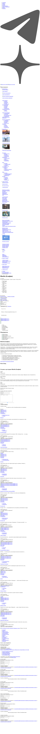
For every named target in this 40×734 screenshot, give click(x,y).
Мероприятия (4, 157)
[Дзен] (20, 83)
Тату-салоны (4, 198)
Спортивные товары (5, 223)
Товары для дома (5, 230)
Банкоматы (4, 255)
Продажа (5, 125)
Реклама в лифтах (5, 246)
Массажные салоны (5, 201)
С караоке (6, 165)
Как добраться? (10, 628)
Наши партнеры (5, 631)
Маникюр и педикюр (5, 189)
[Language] (0, 85)
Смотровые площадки (8, 169)
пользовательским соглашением (5, 667)
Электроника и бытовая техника (7, 232)
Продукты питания (5, 224)
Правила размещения (5, 6)
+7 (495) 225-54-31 (3, 298)
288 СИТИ (2, 476)
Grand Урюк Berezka (3, 447)
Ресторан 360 (2, 520)
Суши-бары (6, 178)
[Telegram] (20, 44)
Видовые (5, 103)
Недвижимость (4, 88)
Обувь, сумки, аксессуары (6, 231)
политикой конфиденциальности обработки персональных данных (25, 675)
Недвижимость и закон (6, 262)
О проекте (4, 2)
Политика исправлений (6, 653)
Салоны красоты (5, 196)
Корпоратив (6, 159)
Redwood (1, 417)
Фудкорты (6, 177)
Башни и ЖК (4, 264)
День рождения (6, 158)
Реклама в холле (5, 247)
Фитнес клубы (4, 200)
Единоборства (4, 199)
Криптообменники (5, 256)
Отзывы (3, 4)
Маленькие (6, 102)
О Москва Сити (5, 269)
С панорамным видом (8, 173)
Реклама (3, 234)
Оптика (3, 225)
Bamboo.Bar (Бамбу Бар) (4, 620)
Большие (5, 101)
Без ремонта (6, 121)
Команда (3, 3)
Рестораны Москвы (5, 638)
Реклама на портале (5, 634)
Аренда (5, 124)
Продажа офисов (5, 104)
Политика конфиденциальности (7, 651)
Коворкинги (4, 117)
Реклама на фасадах (5, 245)
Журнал (3, 7)
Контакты (4, 8)
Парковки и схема (17, 628)
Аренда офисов (4, 100)
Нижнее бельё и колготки (6, 222)
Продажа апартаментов (6, 119)
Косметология (4, 192)
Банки (3, 249)
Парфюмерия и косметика (6, 229)
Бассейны (4, 191)
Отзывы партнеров (5, 632)
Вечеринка (6, 167)
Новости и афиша (5, 258)
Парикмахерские (5, 194)
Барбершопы (4, 193)
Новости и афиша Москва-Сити (5, 649)
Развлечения (4, 166)
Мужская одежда (5, 228)
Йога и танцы (4, 197)
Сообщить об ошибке (10, 296)
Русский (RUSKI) (3, 432)
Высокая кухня (6, 153)
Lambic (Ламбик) (3, 535)
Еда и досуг (4, 129)
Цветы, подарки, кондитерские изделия (9, 226)
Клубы (5, 168)
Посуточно (6, 114)
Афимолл (3, 203)
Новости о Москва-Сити (6, 261)
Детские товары (5, 221)
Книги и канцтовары (5, 220)
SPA (3, 195)
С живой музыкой (7, 164)
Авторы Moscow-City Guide (24, 649)
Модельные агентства (6, 190)
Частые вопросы (5, 633)
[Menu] (0, 86)
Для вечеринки (6, 113)
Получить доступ (3, 296)
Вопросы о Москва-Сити (15, 649)
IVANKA (1, 461)
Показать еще (6, 108)
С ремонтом (6, 120)
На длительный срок (7, 115)
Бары (3, 162)
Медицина (4, 641)
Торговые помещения (6, 109)
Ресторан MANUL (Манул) (4, 550)
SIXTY (1, 578)
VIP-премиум (6, 155)
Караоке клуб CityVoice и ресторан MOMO (7, 491)
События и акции (5, 260)
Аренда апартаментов (6, 112)
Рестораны (4, 637)
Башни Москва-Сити (5, 266)
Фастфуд (3, 176)
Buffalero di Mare (3, 605)
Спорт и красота (5, 181)
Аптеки (3, 233)
